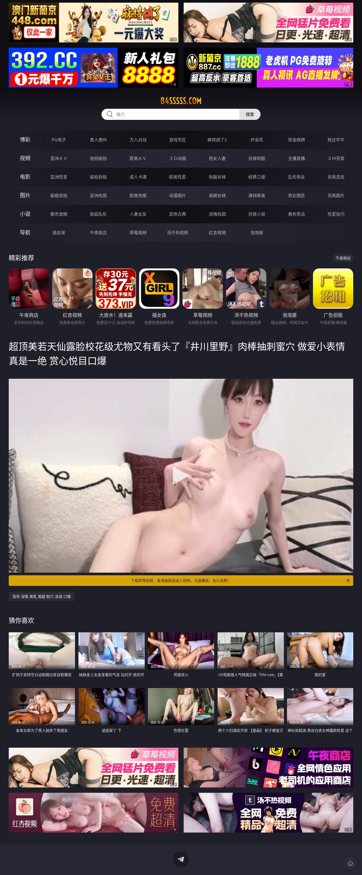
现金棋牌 (296, 140)
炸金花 (256, 140)
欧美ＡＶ (138, 158)
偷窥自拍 (58, 195)
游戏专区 (177, 140)
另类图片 (336, 195)
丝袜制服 (256, 158)
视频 (25, 158)
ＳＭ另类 (336, 158)
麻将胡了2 (217, 140)
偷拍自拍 (98, 177)
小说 (25, 213)
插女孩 (58, 233)
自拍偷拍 (98, 158)
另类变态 (336, 177)
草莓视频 (138, 233)
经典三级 (256, 177)
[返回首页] (350, 863)
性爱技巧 (336, 214)
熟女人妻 (217, 158)
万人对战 (138, 140)
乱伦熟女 (296, 177)
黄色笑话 (296, 214)
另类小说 (256, 214)
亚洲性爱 (58, 177)
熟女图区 (296, 195)
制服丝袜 (217, 177)
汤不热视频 (177, 233)
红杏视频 (217, 233)
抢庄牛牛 (336, 140)
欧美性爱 (177, 177)
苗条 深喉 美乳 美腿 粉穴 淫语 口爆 (41, 596)
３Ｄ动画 (177, 158)
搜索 (250, 114)
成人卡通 (138, 177)
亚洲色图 (98, 195)
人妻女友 (138, 214)
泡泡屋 (256, 233)
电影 (25, 176)
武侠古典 (177, 214)
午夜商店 (98, 233)
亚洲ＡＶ (58, 158)
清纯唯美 (256, 195)
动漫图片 (177, 195)
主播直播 (296, 158)
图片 (25, 195)
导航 (25, 232)
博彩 (25, 139)
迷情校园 (217, 214)
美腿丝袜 (217, 195)
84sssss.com (181, 100)
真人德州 (98, 140)
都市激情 (58, 214)
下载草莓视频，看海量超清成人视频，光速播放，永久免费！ (181, 580)
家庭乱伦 (98, 214)
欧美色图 (138, 195)
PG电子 (59, 140)
